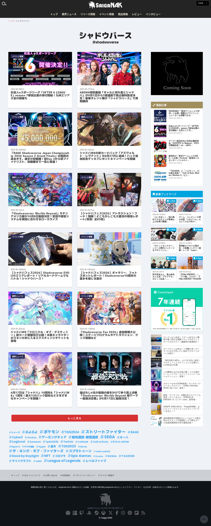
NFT (47, 456)
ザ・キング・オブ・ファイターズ (38, 451)
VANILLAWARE (103, 451)
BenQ (83, 446)
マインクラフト (21, 461)
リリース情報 (87, 14)
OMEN (39, 461)
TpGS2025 (51, 442)
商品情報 (123, 14)
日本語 (201, 3)
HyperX (15, 446)
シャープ (15, 432)
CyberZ (17, 437)
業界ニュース (69, 14)
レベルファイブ (96, 461)
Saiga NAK (105, 5)
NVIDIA (112, 456)
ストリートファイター (105, 432)
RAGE (135, 432)
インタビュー (153, 14)
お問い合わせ (51, 475)
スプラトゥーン (80, 451)
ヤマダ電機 (29, 446)
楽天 (53, 446)
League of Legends (64, 460)
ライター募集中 (107, 475)
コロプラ (60, 456)
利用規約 (66, 475)
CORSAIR (83, 441)
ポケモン (51, 432)
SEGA (109, 437)
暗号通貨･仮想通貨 (85, 437)
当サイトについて (32, 475)
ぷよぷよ (31, 432)
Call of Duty (100, 442)
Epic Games (81, 456)
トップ (54, 14)
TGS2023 (68, 446)
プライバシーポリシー (85, 475)
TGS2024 (71, 432)
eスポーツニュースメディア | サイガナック (105, 508)
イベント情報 (106, 14)
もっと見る (75, 418)
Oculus (31, 437)
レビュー (137, 14)
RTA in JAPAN (121, 441)
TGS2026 (128, 456)
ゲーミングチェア (54, 437)
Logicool (18, 442)
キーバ (124, 437)
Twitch (68, 442)
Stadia (99, 456)
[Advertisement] (177, 73)
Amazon (35, 442)
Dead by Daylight (25, 456)
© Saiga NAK (105, 517)
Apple (42, 446)
